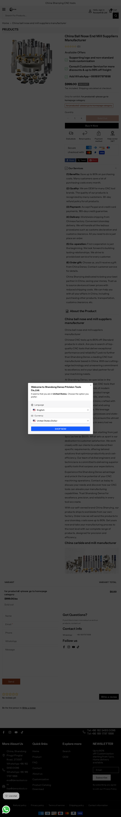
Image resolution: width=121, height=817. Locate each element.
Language (39, 405)
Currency (39, 415)
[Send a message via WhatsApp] (6, 809)
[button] (60, 410)
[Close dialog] (90, 385)
